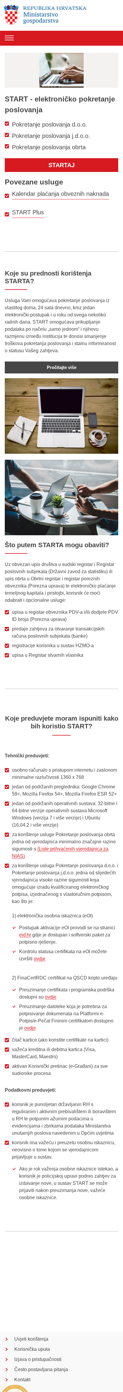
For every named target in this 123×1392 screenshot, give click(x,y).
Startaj (61, 165)
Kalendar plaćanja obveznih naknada (60, 193)
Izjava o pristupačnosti (37, 1359)
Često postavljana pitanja (41, 1369)
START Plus (28, 212)
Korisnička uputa (32, 1349)
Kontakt (22, 1379)
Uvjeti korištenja (31, 1339)
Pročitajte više (61, 367)
